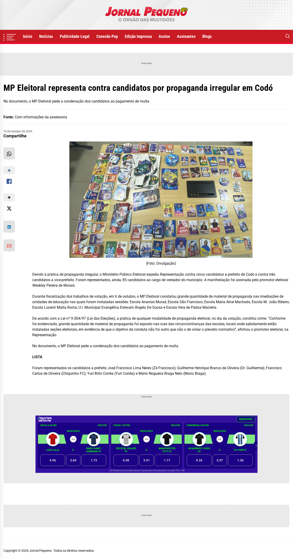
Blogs (207, 36)
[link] (146, 15)
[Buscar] (287, 36)
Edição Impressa (138, 36)
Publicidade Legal (75, 36)
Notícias (46, 36)
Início (27, 36)
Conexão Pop (107, 36)
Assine (164, 36)
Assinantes (186, 36)
